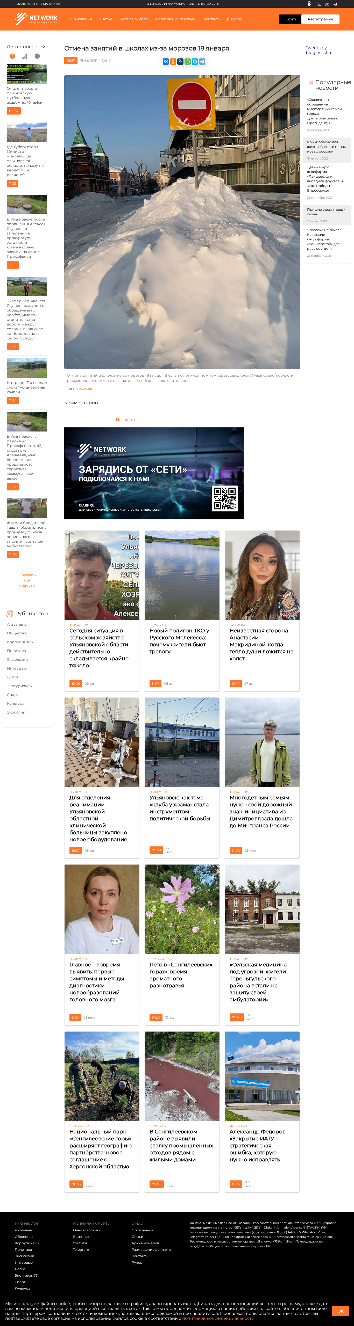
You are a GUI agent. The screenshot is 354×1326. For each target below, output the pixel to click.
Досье (13, 677)
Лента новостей (26, 47)
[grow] (25, 56)
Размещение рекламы (175, 19)
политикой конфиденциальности (218, 1318)
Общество (17, 633)
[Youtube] (327, 3)
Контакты (212, 19)
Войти (292, 19)
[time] (12, 56)
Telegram (81, 1249)
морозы (84, 388)
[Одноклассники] (309, 3)
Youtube (80, 1243)
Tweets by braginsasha (318, 50)
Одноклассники (87, 1230)
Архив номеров (145, 1243)
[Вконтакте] (318, 3)
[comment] (37, 56)
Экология (16, 712)
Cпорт (13, 694)
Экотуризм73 (19, 686)
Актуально (17, 624)
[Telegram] (335, 3)
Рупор (236, 19)
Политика (16, 650)
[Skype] (195, 61)
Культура (15, 703)
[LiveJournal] (180, 61)
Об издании (81, 19)
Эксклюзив (17, 659)
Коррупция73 (20, 642)
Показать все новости (27, 580)
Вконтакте (82, 1236)
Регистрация (320, 19)
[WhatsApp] (188, 61)
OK (340, 1311)
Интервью (17, 668)
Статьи (137, 1236)
